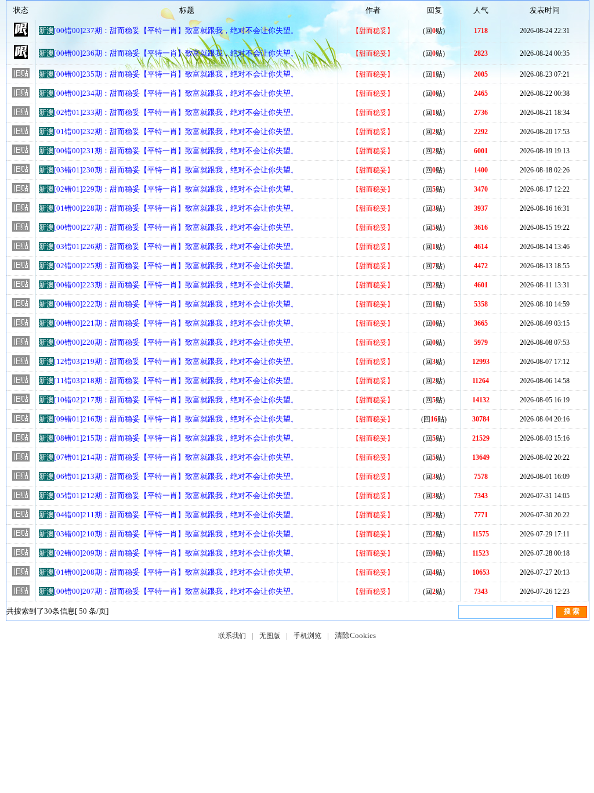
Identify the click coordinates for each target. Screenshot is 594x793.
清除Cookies (355, 635)
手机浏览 (307, 636)
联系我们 (232, 636)
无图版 (269, 636)
